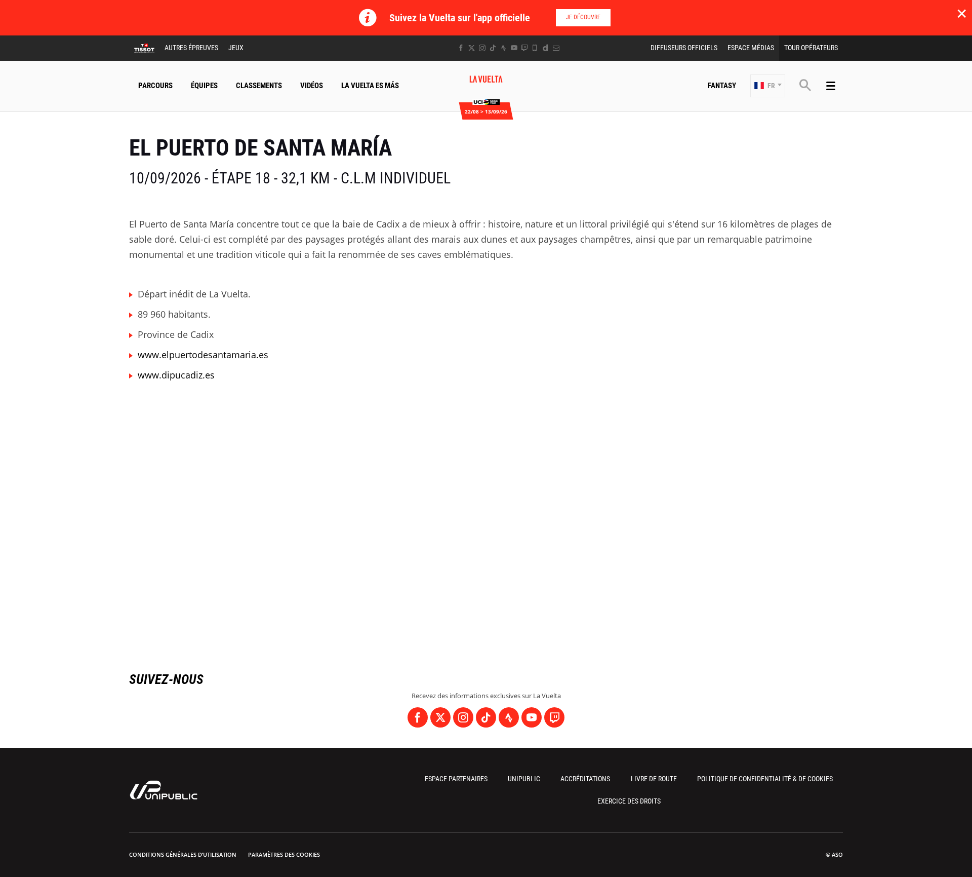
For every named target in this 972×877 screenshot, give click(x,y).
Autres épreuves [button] (191, 48)
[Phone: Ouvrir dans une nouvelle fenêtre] (535, 48)
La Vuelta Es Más (370, 85)
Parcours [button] (155, 85)
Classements (259, 85)
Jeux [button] (236, 48)
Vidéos (311, 85)
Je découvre (583, 17)
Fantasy (722, 85)
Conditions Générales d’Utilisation (182, 854)
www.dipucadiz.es (176, 375)
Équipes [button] (204, 85)
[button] (767, 85)
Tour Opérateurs (811, 48)
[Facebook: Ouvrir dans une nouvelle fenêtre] (461, 48)
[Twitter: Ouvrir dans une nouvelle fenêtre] (471, 48)
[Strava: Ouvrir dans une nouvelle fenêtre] (503, 48)
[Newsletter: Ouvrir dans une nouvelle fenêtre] (556, 48)
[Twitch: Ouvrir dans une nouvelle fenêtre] (524, 48)
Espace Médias (750, 48)
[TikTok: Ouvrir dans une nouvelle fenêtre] (493, 48)
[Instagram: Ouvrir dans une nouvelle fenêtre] (482, 48)
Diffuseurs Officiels (684, 48)
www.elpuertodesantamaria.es (203, 355)
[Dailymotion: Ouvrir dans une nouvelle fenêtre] (545, 48)
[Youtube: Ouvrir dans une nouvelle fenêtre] (514, 48)
